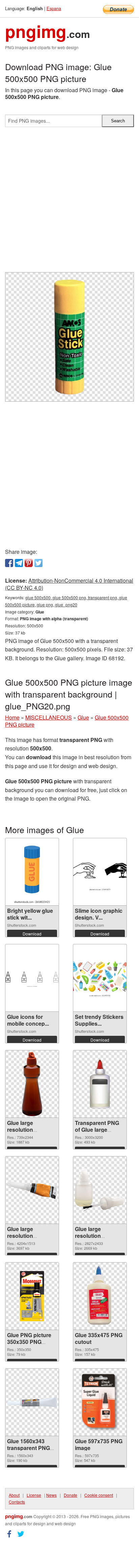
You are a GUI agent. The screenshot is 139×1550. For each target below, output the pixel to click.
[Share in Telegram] (19, 563)
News (51, 1495)
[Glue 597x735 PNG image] (100, 1402)
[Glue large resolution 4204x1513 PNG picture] (32, 1190)
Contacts (17, 1502)
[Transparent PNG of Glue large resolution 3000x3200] (100, 1084)
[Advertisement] (69, 202)
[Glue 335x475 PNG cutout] (99, 1296)
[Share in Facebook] (9, 563)
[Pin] (29, 563)
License (34, 1495)
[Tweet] (38, 563)
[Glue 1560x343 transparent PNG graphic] (32, 1402)
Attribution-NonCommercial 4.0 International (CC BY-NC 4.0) (69, 584)
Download (32, 934)
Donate (70, 1495)
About (14, 1495)
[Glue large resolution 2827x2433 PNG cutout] (100, 1189)
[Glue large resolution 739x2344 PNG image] (32, 1084)
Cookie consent (98, 1495)
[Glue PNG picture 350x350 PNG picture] (32, 1296)
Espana (54, 8)
